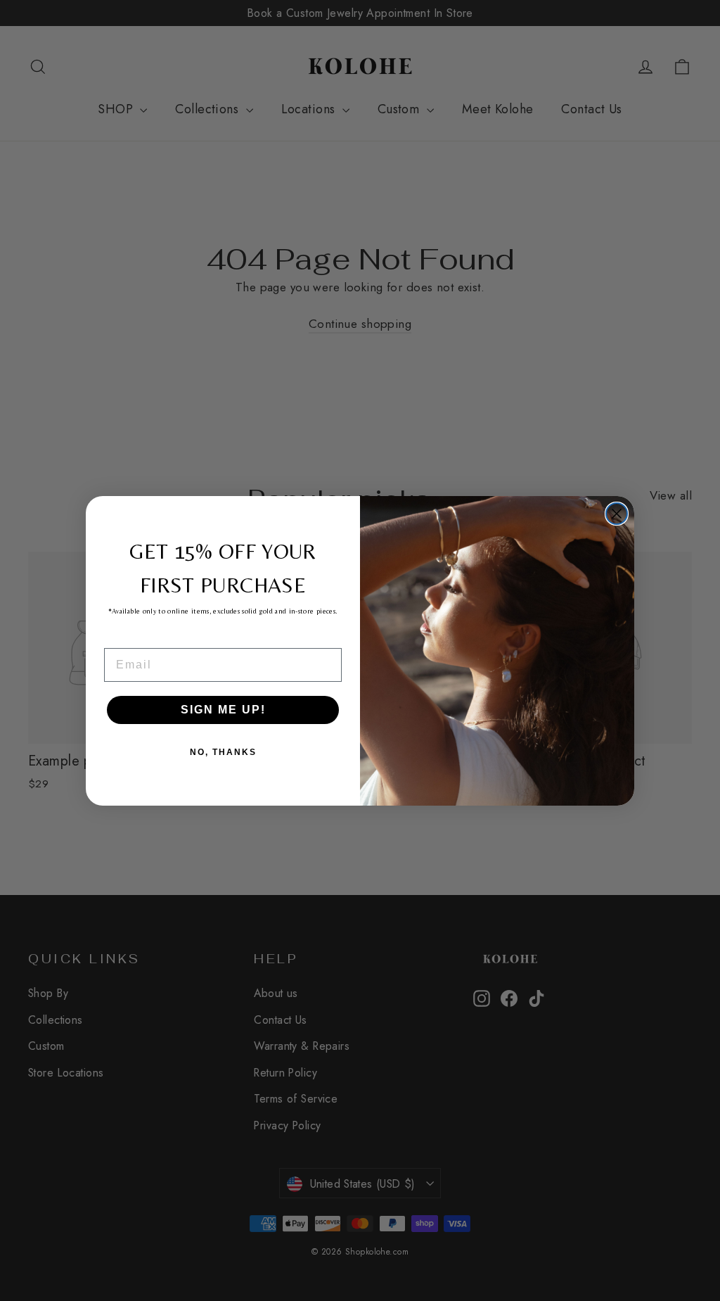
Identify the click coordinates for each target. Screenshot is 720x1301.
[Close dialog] (616, 513)
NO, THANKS (223, 752)
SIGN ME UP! (223, 710)
